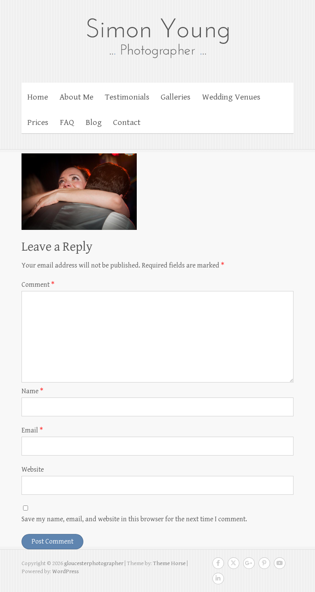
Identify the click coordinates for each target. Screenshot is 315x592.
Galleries (176, 97)
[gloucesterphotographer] (157, 37)
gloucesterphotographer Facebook (218, 563)
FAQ (67, 122)
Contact (127, 122)
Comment (38, 285)
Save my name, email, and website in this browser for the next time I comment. (134, 519)
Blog (94, 122)
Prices (37, 122)
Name (32, 391)
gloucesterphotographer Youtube (279, 563)
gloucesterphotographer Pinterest (264, 563)
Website (33, 470)
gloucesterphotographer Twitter (233, 563)
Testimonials (127, 97)
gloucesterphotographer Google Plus (249, 563)
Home (37, 97)
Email (32, 430)
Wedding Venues (231, 97)
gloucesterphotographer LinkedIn (218, 578)
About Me (76, 97)
